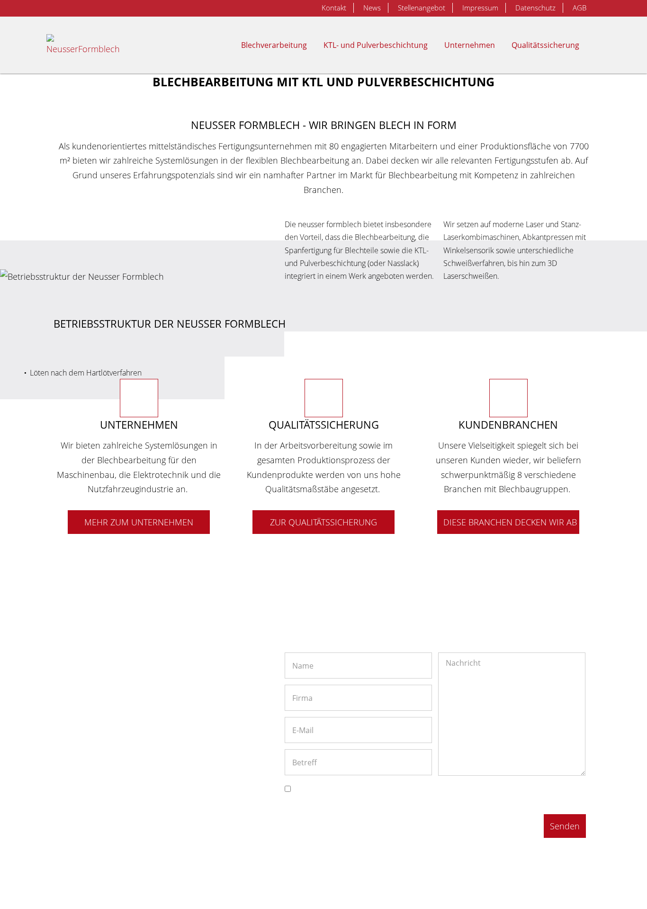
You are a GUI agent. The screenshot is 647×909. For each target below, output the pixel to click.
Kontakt (334, 7)
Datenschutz (535, 7)
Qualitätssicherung (545, 45)
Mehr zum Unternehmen (138, 522)
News (372, 7)
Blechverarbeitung (274, 45)
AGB (579, 7)
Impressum (480, 7)
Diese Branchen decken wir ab (510, 522)
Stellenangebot (421, 7)
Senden (565, 826)
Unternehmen (469, 45)
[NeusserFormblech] (85, 45)
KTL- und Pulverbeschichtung (376, 45)
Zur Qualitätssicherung (323, 522)
